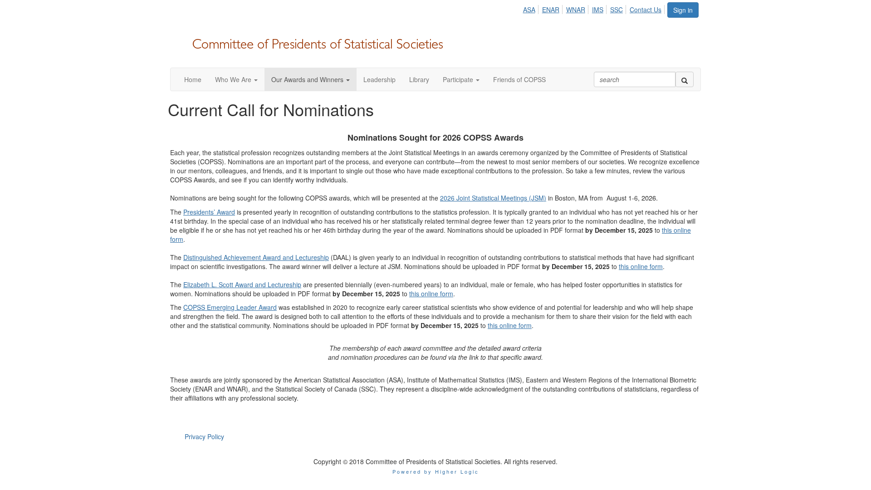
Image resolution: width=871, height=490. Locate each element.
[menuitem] (531, 8)
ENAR (550, 9)
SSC (616, 9)
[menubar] (594, 8)
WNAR (575, 9)
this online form (641, 266)
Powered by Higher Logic (435, 471)
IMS (597, 9)
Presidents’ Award (209, 211)
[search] (684, 79)
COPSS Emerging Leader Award (230, 307)
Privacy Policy (204, 436)
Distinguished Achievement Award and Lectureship (256, 257)
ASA (529, 9)
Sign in (683, 10)
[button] (236, 79)
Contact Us (645, 9)
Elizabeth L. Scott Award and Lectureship (242, 284)
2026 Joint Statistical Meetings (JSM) (493, 197)
